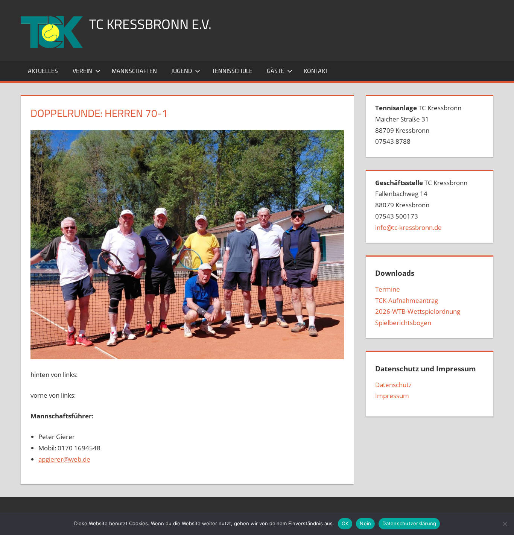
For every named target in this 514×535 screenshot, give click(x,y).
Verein (82, 70)
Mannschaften (134, 70)
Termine (387, 289)
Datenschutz (393, 384)
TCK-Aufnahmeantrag (406, 300)
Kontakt (316, 70)
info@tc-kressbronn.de (408, 227)
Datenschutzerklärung (409, 523)
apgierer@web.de (64, 459)
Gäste (275, 70)
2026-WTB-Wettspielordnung (417, 311)
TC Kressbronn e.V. (150, 24)
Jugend (181, 70)
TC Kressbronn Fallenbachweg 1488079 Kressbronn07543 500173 (421, 205)
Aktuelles (43, 70)
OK (345, 523)
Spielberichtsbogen (403, 322)
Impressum (392, 395)
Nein (365, 523)
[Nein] (504, 523)
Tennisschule (232, 70)
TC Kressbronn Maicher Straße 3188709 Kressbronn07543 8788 (418, 124)
